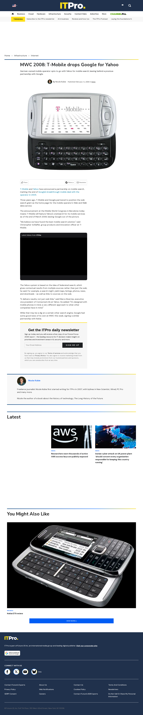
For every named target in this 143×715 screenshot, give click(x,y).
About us (43, 685)
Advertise (94, 14)
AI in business (63, 19)
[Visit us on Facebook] (7, 672)
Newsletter (82, 182)
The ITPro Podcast (100, 19)
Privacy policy (10, 689)
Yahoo (36, 189)
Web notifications (46, 689)
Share (25, 182)
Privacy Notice (40, 356)
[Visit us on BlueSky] (33, 672)
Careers (42, 694)
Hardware (41, 14)
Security (67, 14)
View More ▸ (71, 621)
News (93, 82)
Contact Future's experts (14, 685)
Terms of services (54, 353)
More (104, 14)
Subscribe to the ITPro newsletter (40, 19)
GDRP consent (10, 694)
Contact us (78, 685)
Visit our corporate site (86, 646)
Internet (35, 55)
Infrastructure (55, 14)
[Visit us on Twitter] (16, 672)
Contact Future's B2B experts (86, 694)
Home (7, 55)
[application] (53, 256)
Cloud (31, 14)
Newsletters (113, 689)
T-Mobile (24, 189)
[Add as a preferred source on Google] (12, 653)
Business (21, 14)
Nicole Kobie (60, 82)
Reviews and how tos (80, 19)
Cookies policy (80, 689)
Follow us (71, 182)
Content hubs (81, 14)
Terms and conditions (117, 685)
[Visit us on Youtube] (25, 672)
